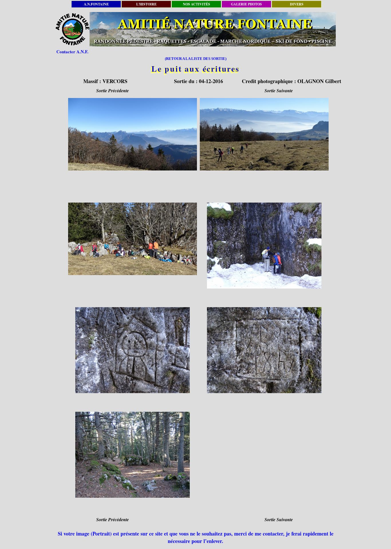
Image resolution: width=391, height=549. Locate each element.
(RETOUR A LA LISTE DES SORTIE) (195, 58)
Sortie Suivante (278, 90)
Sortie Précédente (112, 90)
